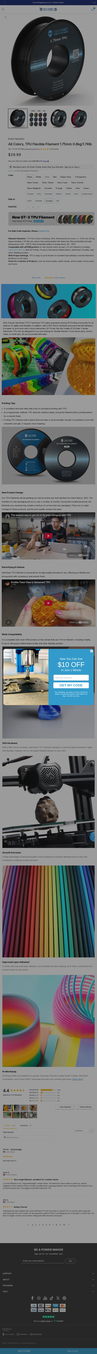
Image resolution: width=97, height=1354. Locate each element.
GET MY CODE (71, 685)
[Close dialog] (91, 651)
